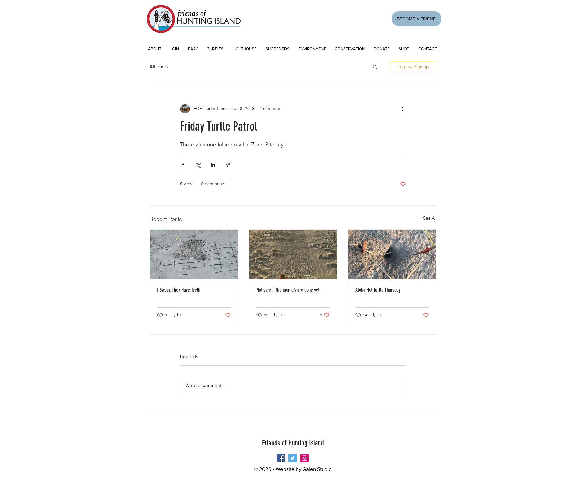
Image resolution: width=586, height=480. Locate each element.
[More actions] (402, 108)
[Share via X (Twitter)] (198, 165)
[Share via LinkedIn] (213, 165)
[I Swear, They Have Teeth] (194, 254)
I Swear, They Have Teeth (178, 289)
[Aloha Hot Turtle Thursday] (392, 254)
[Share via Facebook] (183, 165)
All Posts (159, 66)
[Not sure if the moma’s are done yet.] (293, 254)
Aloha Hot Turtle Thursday (377, 289)
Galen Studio (317, 469)
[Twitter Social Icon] (292, 458)
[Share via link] (228, 165)
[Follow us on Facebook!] (281, 458)
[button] (174, 48)
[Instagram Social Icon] (304, 458)
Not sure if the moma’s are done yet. (288, 289)
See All (429, 218)
